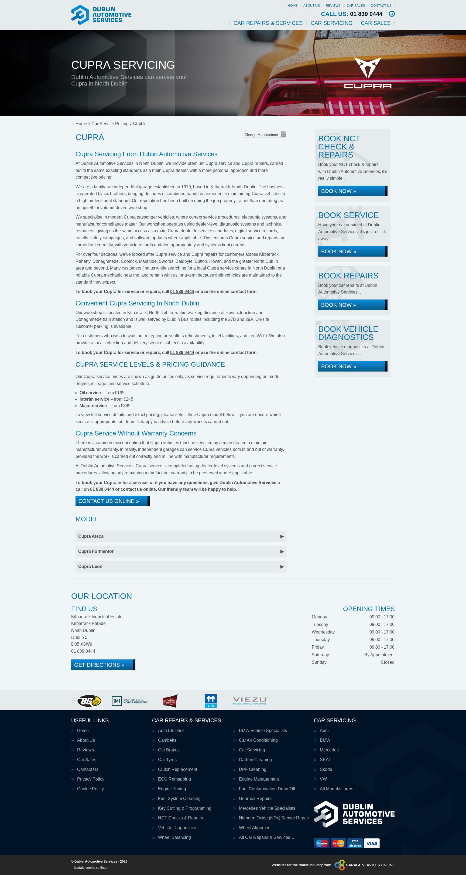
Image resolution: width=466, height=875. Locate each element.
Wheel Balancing (174, 837)
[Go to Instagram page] (392, 14)
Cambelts (167, 740)
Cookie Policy (90, 789)
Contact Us (381, 6)
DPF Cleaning (252, 769)
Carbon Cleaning (255, 760)
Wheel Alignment (255, 828)
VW (323, 779)
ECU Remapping (174, 779)
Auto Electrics (171, 730)
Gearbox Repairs (255, 798)
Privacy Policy (90, 779)
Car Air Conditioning (258, 740)
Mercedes (329, 750)
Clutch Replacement (177, 769)
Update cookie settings (90, 868)
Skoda (326, 769)
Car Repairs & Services (268, 23)
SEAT (325, 760)
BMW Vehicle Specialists (263, 730)
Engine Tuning (172, 789)
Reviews (333, 6)
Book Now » (338, 191)
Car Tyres (167, 760)
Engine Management (259, 779)
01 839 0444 (351, 14)
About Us (311, 6)
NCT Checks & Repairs (180, 818)
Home (292, 6)
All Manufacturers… (339, 789)
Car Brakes (169, 750)
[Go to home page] (101, 15)
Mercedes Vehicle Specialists (267, 808)
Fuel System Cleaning (179, 798)
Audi (324, 730)
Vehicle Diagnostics (177, 828)
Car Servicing (332, 23)
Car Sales (356, 6)
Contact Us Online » (108, 501)
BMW (325, 740)
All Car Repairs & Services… (266, 837)
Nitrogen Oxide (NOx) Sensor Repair (274, 818)
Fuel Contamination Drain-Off (267, 789)
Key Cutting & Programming (184, 808)
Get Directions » (99, 665)
